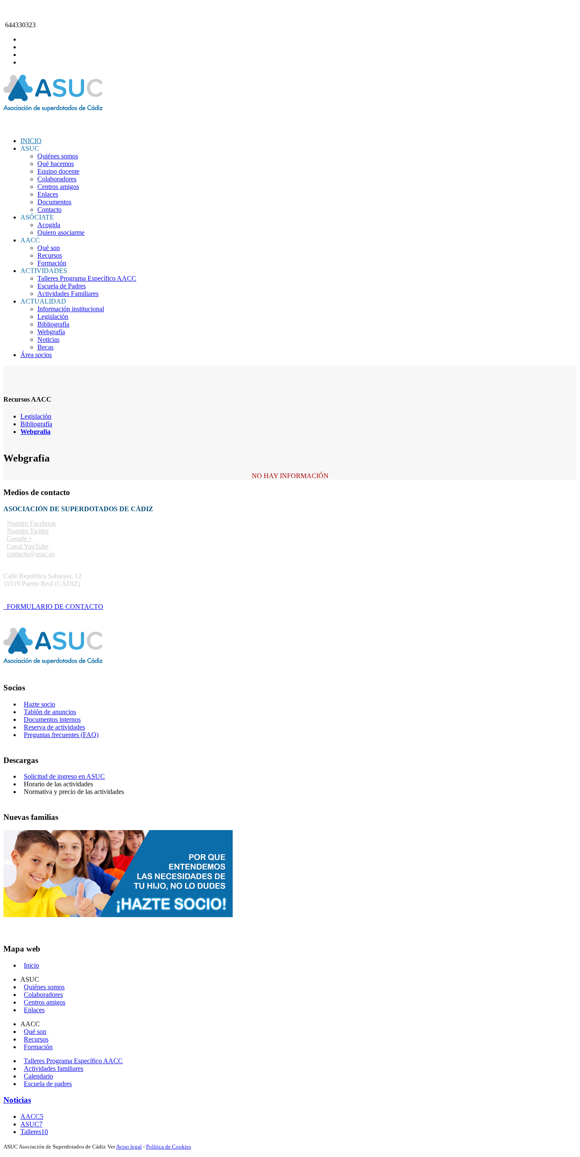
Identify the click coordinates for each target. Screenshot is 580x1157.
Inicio (31, 965)
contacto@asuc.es (27, 10)
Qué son (48, 247)
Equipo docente (58, 171)
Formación (51, 263)
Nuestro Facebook (31, 523)
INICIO (31, 140)
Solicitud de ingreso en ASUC (64, 776)
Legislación (52, 316)
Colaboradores (56, 179)
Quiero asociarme (60, 232)
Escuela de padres (48, 1083)
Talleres (34, 1131)
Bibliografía (53, 324)
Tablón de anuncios (50, 711)
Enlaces (47, 194)
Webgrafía (51, 331)
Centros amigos (58, 186)
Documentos (54, 202)
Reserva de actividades (54, 727)
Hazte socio (39, 704)
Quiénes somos (57, 156)
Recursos (49, 255)
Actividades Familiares (68, 293)
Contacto (49, 209)
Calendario (38, 1076)
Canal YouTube (27, 546)
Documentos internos (52, 719)
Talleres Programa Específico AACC (86, 278)
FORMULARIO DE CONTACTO (53, 606)
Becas (45, 347)
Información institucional (70, 308)
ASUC (31, 1124)
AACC (31, 1116)
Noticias (48, 339)
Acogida (48, 224)
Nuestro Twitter (28, 531)
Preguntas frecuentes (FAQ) (61, 734)
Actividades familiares (53, 1068)
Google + (19, 538)
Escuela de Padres (61, 286)
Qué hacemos (55, 163)
